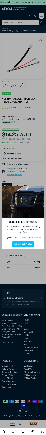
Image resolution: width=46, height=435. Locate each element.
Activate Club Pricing (23, 244)
